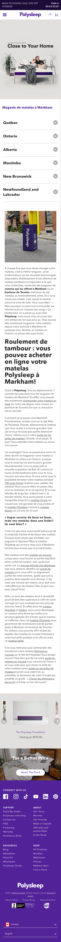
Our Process (40, 820)
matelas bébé (16, 641)
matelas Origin (39, 500)
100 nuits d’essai (14, 483)
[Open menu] (5, 15)
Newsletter (9, 854)
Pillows (37, 862)
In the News (40, 835)
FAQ (5, 824)
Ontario (10, 136)
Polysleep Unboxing (14, 816)
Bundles (37, 854)
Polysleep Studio (12, 866)
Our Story (38, 812)
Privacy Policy (29, 900)
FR (50, 15)
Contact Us (9, 820)
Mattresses (39, 858)
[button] (56, 15)
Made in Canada (42, 824)
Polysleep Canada (18, 893)
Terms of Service (47, 900)
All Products (40, 850)
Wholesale (9, 862)
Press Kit (8, 858)
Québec (10, 123)
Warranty (8, 832)
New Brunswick (17, 177)
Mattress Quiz (41, 866)
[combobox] (30, 924)
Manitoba (12, 163)
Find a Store (40, 870)
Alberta (10, 150)
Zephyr (23, 610)
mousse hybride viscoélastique (37, 565)
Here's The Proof (30, 772)
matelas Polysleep (17, 507)
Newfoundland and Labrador (21, 192)
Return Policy (12, 900)
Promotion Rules (12, 836)
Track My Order (12, 812)
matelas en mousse (40, 555)
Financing (8, 828)
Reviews (37, 816)
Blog (6, 850)
